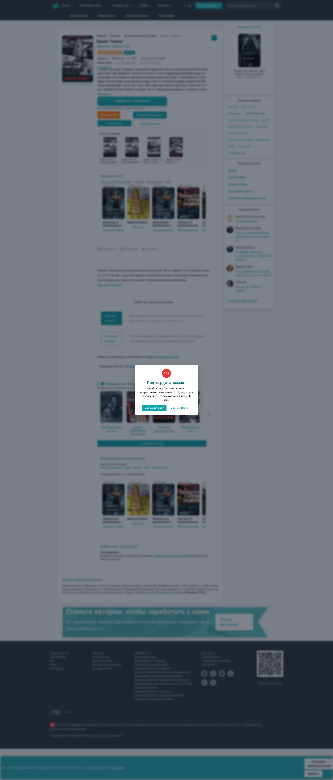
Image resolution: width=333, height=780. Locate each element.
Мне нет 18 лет (179, 408)
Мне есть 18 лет (154, 408)
